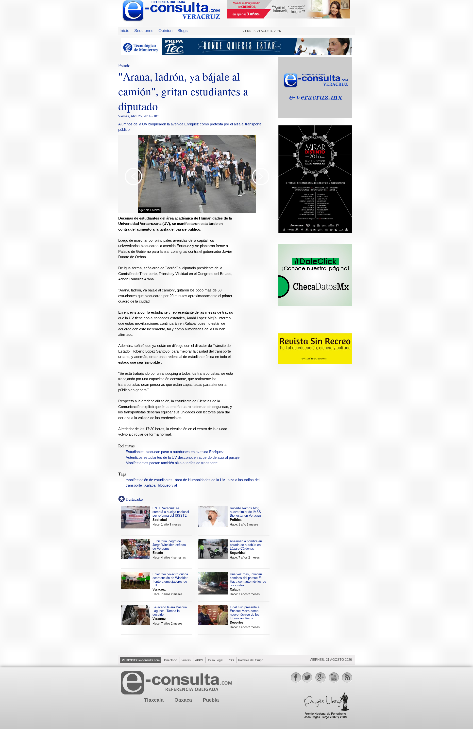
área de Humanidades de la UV (200, 480)
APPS (199, 660)
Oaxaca (183, 700)
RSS (231, 660)
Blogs (182, 30)
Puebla (211, 700)
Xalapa (149, 485)
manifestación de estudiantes (149, 480)
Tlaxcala (154, 700)
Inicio (124, 30)
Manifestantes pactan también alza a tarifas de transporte (172, 463)
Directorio (170, 660)
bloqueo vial (167, 485)
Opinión (165, 30)
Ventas (186, 660)
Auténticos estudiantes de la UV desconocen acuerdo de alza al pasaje (182, 457)
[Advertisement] (256, 295)
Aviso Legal (215, 660)
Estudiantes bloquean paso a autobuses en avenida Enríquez (175, 452)
